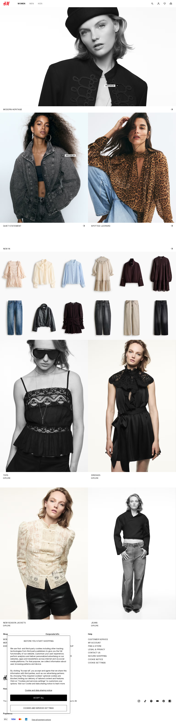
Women (21, 3)
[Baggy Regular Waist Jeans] (132, 318)
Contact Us (94, 653)
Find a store (94, 646)
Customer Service (98, 639)
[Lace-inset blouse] (73, 274)
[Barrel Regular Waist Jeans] (102, 318)
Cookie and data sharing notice (38, 690)
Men (31, 3)
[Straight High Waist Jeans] (161, 318)
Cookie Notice (95, 659)
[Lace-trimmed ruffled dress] (14, 274)
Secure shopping (97, 656)
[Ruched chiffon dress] (73, 318)
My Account (94, 643)
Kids (40, 3)
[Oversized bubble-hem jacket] (132, 274)
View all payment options (41, 720)
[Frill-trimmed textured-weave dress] (102, 274)
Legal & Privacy (96, 649)
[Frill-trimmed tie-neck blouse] (44, 274)
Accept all (38, 698)
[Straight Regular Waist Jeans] (14, 318)
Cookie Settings (97, 663)
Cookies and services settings (38, 708)
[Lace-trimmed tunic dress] (161, 274)
